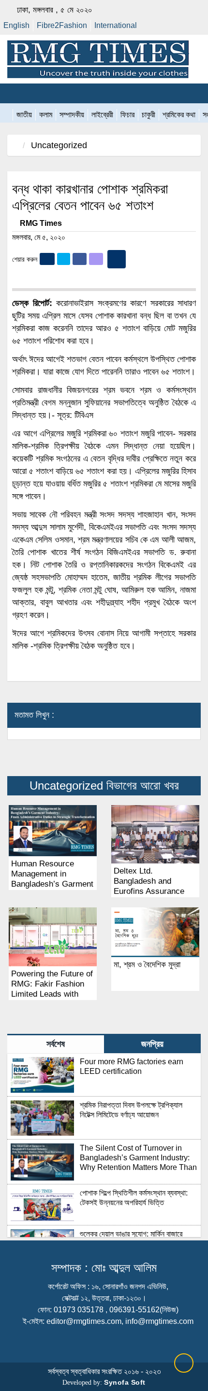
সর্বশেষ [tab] (55, 1044)
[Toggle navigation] (12, 93)
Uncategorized (59, 145)
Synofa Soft (125, 1382)
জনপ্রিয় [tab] (152, 1044)
